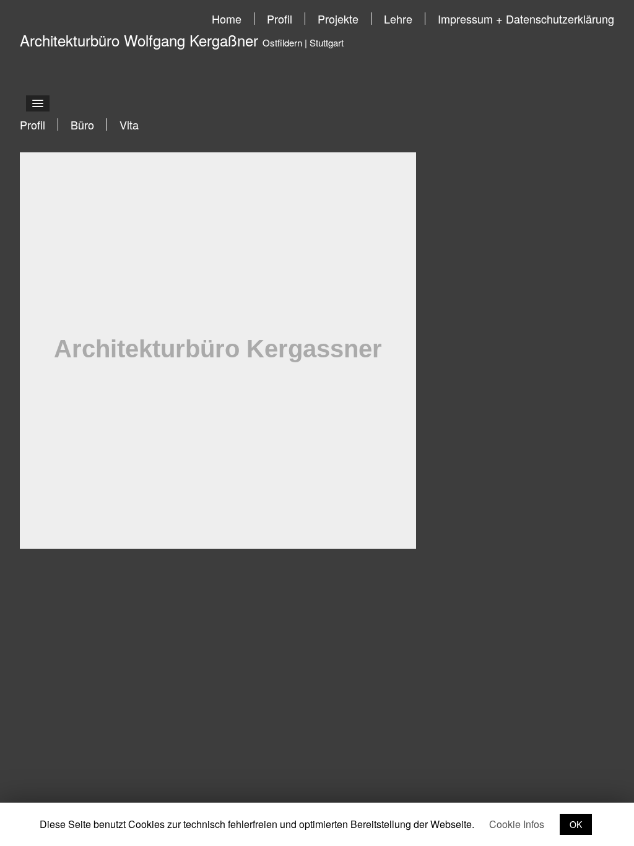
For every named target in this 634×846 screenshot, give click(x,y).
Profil (279, 19)
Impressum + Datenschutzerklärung (526, 19)
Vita (129, 124)
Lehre (398, 19)
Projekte (338, 19)
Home (226, 19)
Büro (82, 124)
